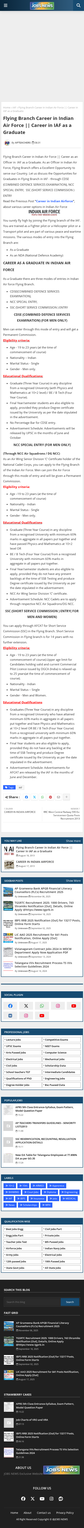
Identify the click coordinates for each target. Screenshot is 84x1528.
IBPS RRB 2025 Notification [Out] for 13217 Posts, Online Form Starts (47, 922)
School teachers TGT (18, 1072)
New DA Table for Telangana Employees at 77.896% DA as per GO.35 (46, 1156)
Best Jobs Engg (14, 1229)
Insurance (39, 1198)
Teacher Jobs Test (16, 1242)
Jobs (55, 1198)
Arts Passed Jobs (16, 1052)
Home (6, 107)
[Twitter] (34, 797)
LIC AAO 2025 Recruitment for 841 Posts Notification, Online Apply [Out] (41, 936)
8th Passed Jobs (54, 1242)
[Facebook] (26, 797)
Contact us (44, 1513)
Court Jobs (32, 1192)
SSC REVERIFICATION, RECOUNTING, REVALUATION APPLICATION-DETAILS (45, 1140)
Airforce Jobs (14, 1248)
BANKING (14, 1192)
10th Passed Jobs (55, 1261)
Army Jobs (12, 1255)
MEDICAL (71, 1198)
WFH (47, 1205)
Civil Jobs (11, 1065)
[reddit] (60, 1498)
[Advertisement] (42, 57)
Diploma (51, 1192)
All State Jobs (53, 1268)
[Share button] (66, 797)
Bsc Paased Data (55, 1085)
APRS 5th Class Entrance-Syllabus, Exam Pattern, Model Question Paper (44, 1108)
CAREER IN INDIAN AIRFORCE (35, 862)
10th (24, 1185)
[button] (78, 5)
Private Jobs (52, 1235)
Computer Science (55, 1052)
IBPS (22, 1198)
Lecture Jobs (13, 1039)
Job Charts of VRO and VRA (32, 1420)
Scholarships (30, 1205)
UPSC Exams (13, 1046)
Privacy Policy (65, 1513)
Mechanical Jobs (54, 1059)
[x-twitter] (26, 1006)
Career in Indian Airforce (54, 201)
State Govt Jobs (15, 1268)
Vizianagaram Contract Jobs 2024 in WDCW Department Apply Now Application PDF (43, 950)
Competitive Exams (56, 1039)
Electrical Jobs (14, 1059)
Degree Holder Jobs (17, 1085)
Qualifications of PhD (19, 1078)
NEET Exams (52, 1046)
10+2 (11, 1185)
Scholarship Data (55, 1065)
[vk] (10, 1015)
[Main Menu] (5, 5)
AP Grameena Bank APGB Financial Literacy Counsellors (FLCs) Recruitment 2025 (43, 890)
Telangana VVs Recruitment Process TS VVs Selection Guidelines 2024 (43, 964)
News (12, 1205)
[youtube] (74, 1006)
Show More (73, 880)
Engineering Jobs (55, 1078)
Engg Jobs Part (14, 1235)
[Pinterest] (50, 797)
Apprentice (58, 1185)
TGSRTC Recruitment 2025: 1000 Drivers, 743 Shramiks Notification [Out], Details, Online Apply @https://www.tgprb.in (44, 906)
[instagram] (58, 1006)
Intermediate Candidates (60, 1072)
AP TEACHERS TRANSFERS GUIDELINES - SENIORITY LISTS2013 (45, 1124)
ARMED (40, 1185)
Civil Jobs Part (53, 1229)
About (27, 1513)
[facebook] (10, 1006)
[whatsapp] (42, 1006)
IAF (14, 107)
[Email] (58, 797)
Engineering (71, 1192)
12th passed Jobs (16, 1261)
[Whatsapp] (42, 797)
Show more (73, 841)
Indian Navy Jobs (55, 1248)
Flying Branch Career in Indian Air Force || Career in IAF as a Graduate (44, 849)
